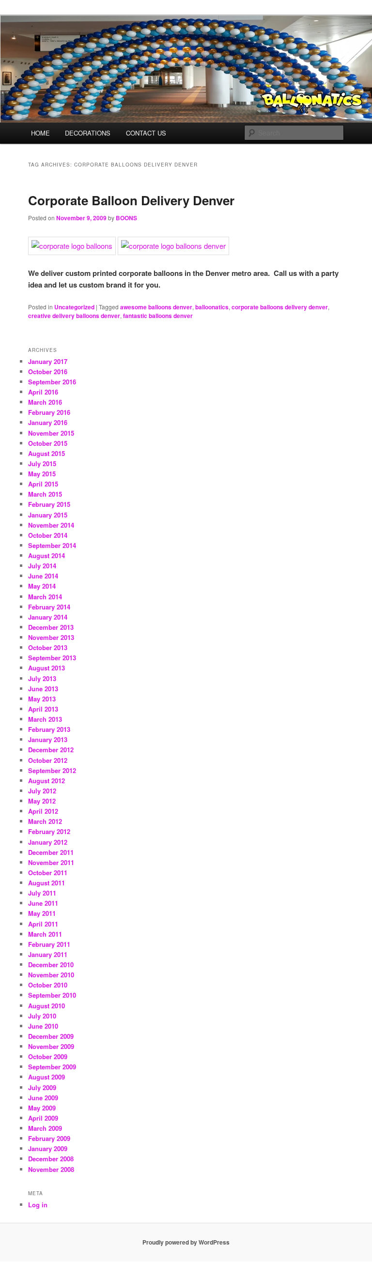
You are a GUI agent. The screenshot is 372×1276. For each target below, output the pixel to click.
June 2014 (43, 575)
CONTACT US (146, 132)
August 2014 (46, 555)
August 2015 (46, 453)
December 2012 (51, 749)
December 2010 (51, 964)
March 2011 (45, 934)
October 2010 (47, 984)
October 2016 (47, 371)
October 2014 (47, 535)
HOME (40, 132)
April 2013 (43, 709)
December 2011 (51, 852)
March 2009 (45, 1128)
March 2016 (45, 402)
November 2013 (51, 637)
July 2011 (42, 892)
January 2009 (47, 1148)
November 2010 (51, 974)
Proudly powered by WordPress (186, 1242)
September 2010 (52, 995)
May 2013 (42, 698)
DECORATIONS (87, 132)
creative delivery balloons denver (74, 315)
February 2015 (49, 504)
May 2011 (42, 913)
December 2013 (51, 627)
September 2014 (52, 545)
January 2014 (47, 617)
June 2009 (43, 1097)
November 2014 (51, 525)
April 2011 (43, 923)
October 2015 (47, 443)
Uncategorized (74, 307)
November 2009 (51, 1046)
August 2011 (46, 882)
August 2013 (46, 667)
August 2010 (46, 1005)
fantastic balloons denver (158, 315)
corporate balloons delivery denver (280, 307)
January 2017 (47, 361)
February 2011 (49, 944)
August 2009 (46, 1076)
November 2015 (51, 433)
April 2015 (43, 483)
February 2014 (49, 606)
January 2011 (47, 954)
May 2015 (42, 473)
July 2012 (42, 790)
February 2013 (49, 729)
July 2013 (42, 678)
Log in (37, 1204)
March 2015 (45, 494)
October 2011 (47, 872)
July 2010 (42, 1015)
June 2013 (43, 688)
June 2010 (43, 1026)
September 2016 (52, 381)
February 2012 (49, 831)
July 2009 (42, 1087)
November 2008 (51, 1169)
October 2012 (47, 760)
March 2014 (45, 596)
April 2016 (43, 391)
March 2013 (45, 719)
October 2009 (47, 1056)
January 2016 (47, 422)
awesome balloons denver (156, 307)
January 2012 (47, 842)
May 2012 (42, 800)
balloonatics (212, 307)
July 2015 (42, 463)
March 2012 (45, 821)
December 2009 (51, 1036)
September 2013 (52, 657)
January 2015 (47, 514)
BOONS (126, 217)
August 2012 (46, 780)
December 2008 (51, 1158)
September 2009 (52, 1066)
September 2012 (52, 770)
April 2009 (43, 1118)
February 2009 (49, 1138)
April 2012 (43, 811)
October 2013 (47, 647)
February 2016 (49, 412)
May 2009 (42, 1107)
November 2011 (51, 862)
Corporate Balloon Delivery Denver (131, 200)
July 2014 (42, 565)
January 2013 (47, 739)
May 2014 (42, 586)
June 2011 (43, 903)
